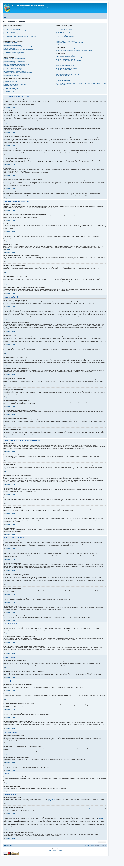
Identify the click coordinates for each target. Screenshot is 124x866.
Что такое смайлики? (8, 82)
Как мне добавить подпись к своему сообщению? (14, 61)
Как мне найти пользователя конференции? (66, 59)
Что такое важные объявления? (10, 85)
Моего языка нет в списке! (9, 48)
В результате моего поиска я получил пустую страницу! (69, 57)
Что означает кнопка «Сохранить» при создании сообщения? (17, 72)
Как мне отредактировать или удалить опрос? (14, 65)
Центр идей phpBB (89, 809)
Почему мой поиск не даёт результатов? (65, 56)
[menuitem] (5, 15)
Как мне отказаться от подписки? (63, 69)
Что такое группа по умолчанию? (63, 35)
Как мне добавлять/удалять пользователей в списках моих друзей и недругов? (74, 50)
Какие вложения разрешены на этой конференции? (67, 74)
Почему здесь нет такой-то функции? (64, 81)
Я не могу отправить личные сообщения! (65, 41)
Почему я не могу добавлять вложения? (12, 68)
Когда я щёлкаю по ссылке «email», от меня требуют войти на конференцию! (21, 53)
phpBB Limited (51, 799)
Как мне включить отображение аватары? (13, 51)
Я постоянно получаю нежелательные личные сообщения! (69, 42)
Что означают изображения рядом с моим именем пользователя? (18, 49)
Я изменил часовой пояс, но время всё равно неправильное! (17, 46)
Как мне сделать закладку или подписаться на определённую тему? (71, 66)
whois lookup (101, 818)
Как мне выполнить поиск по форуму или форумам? (68, 55)
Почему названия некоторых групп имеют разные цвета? (69, 33)
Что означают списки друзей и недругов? (65, 48)
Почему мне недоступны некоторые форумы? (14, 66)
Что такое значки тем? (8, 91)
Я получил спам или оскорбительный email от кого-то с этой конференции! (73, 44)
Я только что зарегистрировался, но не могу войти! (15, 30)
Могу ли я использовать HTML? (10, 81)
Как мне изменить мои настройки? (11, 42)
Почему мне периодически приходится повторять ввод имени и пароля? (20, 36)
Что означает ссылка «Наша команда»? (65, 36)
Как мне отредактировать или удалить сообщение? (15, 59)
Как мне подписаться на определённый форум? (67, 68)
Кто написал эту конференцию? (63, 80)
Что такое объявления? (8, 87)
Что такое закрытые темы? (9, 89)
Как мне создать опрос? (9, 62)
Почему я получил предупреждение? (12, 69)
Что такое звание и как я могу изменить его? (13, 52)
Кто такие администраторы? (62, 26)
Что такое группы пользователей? (64, 29)
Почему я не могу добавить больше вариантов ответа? (16, 64)
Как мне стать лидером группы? (63, 32)
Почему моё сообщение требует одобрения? (13, 73)
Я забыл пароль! (7, 35)
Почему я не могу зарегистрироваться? (12, 29)
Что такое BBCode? (7, 80)
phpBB (8, 249)
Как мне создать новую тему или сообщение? (14, 58)
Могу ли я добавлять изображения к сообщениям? (15, 84)
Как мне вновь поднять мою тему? (11, 75)
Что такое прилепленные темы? (10, 88)
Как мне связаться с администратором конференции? (68, 86)
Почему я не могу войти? (9, 32)
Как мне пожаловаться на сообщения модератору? (15, 71)
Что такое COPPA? (7, 28)
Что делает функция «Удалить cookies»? (12, 37)
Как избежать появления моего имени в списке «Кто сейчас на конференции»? (21, 44)
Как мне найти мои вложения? (63, 75)
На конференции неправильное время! (12, 45)
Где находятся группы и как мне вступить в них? (67, 30)
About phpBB (51, 800)
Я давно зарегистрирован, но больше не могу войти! (15, 33)
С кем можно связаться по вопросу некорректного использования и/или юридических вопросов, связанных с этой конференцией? (81, 84)
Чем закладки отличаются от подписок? (65, 65)
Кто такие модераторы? (61, 28)
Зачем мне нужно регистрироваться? (12, 26)
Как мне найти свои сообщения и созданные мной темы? (69, 60)
